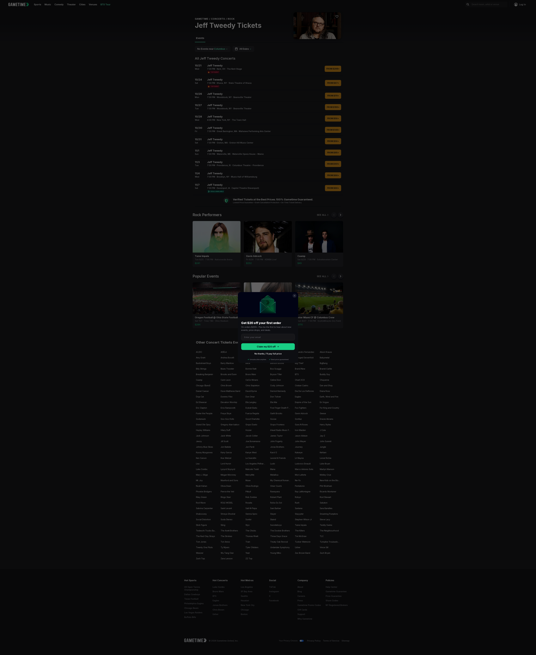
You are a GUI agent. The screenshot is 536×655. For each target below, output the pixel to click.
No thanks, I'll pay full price (268, 353)
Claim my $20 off (266, 346)
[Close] (294, 296)
